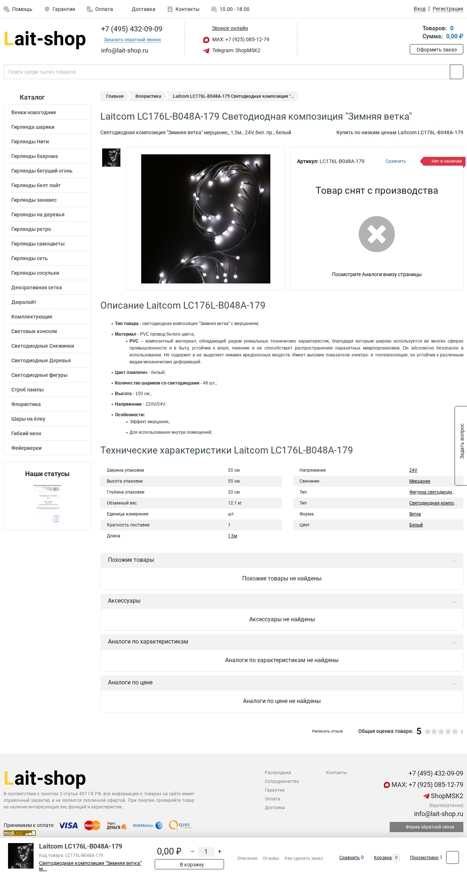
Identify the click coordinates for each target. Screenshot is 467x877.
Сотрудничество (282, 781)
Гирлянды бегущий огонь (42, 171)
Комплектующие (32, 317)
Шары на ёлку (28, 419)
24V (413, 470)
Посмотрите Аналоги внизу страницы (377, 274)
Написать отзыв (327, 731)
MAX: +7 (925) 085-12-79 (240, 39)
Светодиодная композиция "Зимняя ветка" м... (90, 866)
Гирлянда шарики (32, 127)
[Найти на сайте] (456, 72)
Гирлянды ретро (31, 229)
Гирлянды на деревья (38, 214)
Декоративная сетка (36, 287)
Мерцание (419, 481)
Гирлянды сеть (29, 258)
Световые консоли (34, 331)
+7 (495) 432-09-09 (130, 28)
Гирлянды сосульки (35, 273)
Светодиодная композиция (437, 503)
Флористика (26, 404)
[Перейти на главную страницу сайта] (45, 39)
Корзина (383, 857)
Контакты (187, 9)
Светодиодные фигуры (39, 375)
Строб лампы (27, 390)
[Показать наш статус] (47, 504)
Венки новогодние (33, 112)
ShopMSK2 (446, 796)
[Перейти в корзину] (415, 33)
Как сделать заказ (304, 858)
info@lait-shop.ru (438, 814)
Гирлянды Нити (30, 141)
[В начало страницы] (452, 857)
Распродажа (278, 772)
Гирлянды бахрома (34, 156)
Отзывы (271, 858)
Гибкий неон (26, 433)
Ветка (415, 514)
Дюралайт (23, 302)
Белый (416, 525)
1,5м (232, 535)
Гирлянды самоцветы (38, 244)
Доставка (143, 9)
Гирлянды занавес (34, 200)
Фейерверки (26, 448)
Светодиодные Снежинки (42, 346)
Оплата (104, 9)
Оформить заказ (437, 50)
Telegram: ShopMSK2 (235, 50)
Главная (115, 96)
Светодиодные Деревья (41, 360)
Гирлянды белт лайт (36, 185)
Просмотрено (424, 857)
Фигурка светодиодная (433, 492)
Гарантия (64, 9)
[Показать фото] (111, 158)
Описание (247, 858)
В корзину (191, 865)
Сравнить (349, 857)
